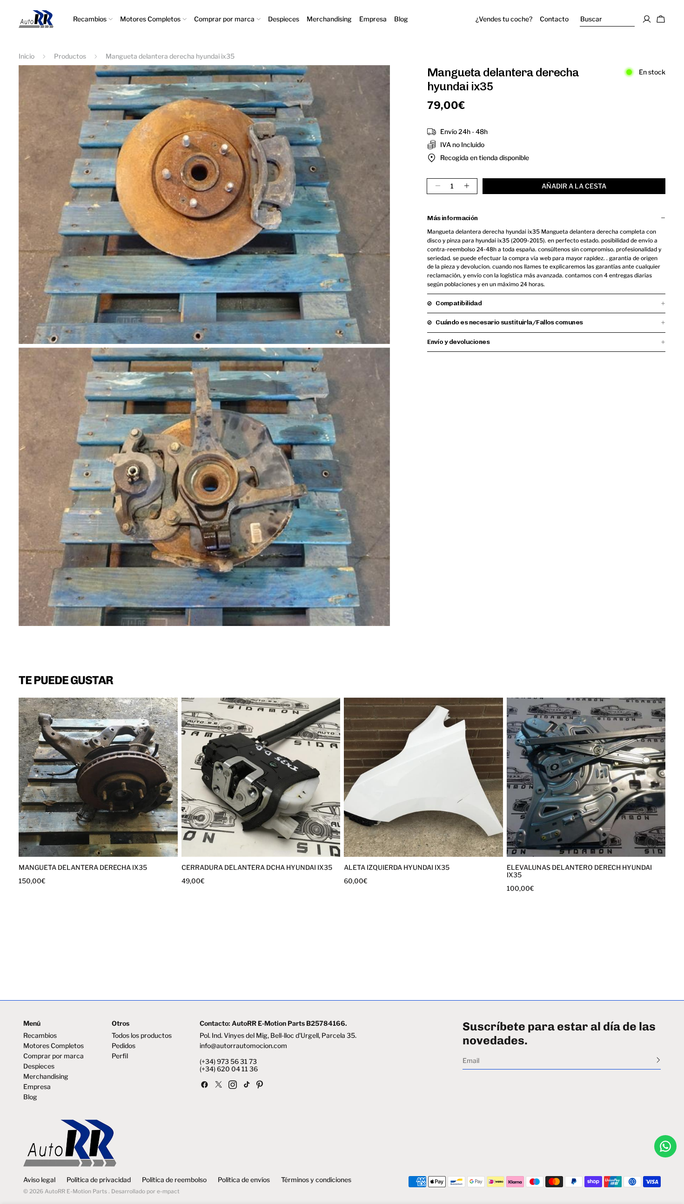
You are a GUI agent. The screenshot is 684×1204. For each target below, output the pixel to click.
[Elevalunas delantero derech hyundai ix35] (586, 777)
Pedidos (123, 1045)
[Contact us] (665, 1146)
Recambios (40, 1035)
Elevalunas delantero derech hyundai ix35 (579, 871)
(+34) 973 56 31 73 (228, 1061)
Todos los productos (142, 1035)
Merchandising (45, 1076)
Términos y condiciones (316, 1180)
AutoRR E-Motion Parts (76, 1191)
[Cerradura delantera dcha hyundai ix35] (261, 777)
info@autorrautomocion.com (243, 1045)
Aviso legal (39, 1180)
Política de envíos (244, 1180)
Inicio (26, 56)
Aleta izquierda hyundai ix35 (396, 867)
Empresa (37, 1086)
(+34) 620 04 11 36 (229, 1069)
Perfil (120, 1056)
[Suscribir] (658, 1059)
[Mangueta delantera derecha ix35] (98, 777)
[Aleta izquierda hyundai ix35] (423, 777)
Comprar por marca (53, 1056)
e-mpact (168, 1191)
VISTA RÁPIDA (60, 851)
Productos (70, 56)
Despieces (38, 1066)
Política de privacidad (99, 1180)
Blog (30, 1097)
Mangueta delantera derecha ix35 (83, 867)
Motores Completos (53, 1045)
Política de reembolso (174, 1180)
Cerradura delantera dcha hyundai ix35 (256, 867)
